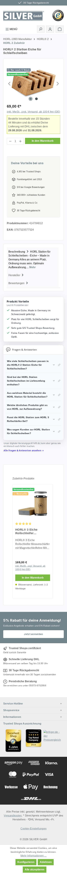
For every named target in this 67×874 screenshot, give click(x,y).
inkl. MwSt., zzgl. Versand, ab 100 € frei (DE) (33, 111)
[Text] (33, 740)
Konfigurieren (25, 862)
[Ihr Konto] (50, 29)
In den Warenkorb (43, 140)
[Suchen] (40, 29)
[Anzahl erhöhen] (20, 141)
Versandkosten (13, 815)
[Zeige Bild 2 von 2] (36, 99)
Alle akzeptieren (34, 869)
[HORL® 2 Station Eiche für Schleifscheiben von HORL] (33, 83)
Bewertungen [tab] (16, 283)
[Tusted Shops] (58, 15)
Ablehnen (46, 862)
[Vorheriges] (9, 83)
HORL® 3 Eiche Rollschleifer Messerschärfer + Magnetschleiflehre (29, 531)
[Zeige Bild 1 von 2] (30, 99)
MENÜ (13, 29)
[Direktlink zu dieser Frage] (59, 365)
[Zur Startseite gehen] (23, 15)
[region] (33, 83)
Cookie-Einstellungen (33, 828)
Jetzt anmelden (33, 634)
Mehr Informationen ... (33, 855)
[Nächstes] (57, 83)
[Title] (13, 740)
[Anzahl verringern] (10, 141)
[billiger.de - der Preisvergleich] (54, 740)
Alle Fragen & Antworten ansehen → (24, 450)
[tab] (33, 259)
